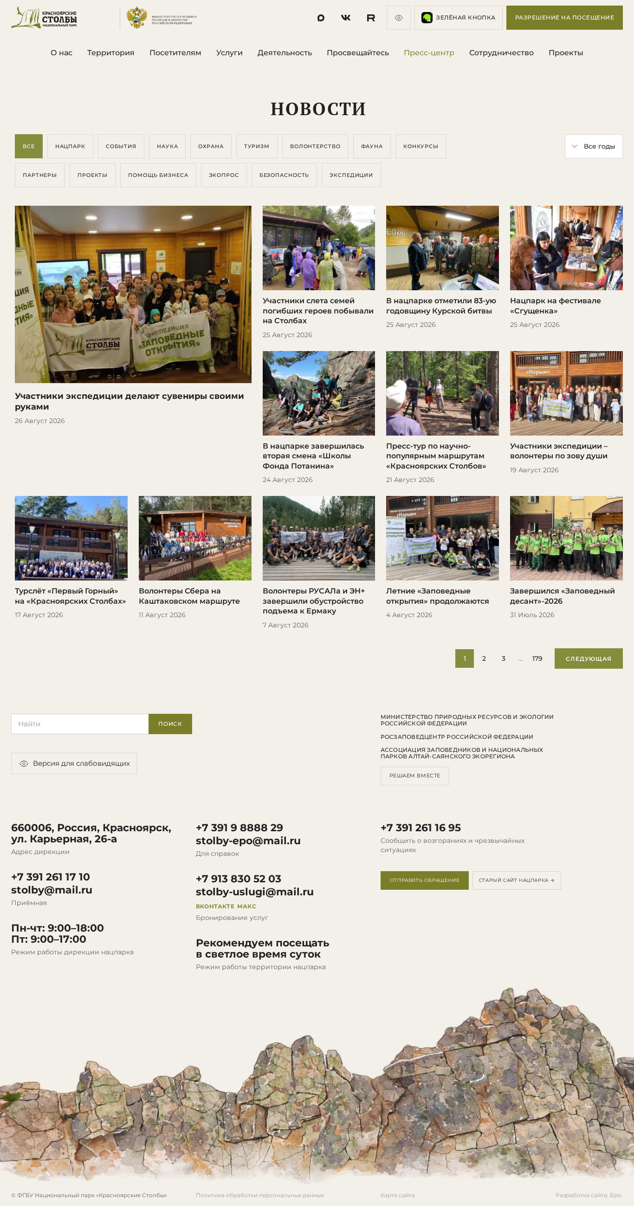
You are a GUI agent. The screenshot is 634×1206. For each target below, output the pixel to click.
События (121, 146)
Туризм (257, 146)
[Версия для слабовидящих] (399, 18)
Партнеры (40, 175)
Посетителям (175, 52)
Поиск (170, 723)
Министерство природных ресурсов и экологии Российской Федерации (467, 720)
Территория (111, 52)
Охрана (210, 146)
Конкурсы (421, 146)
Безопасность (284, 175)
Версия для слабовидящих (81, 763)
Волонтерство (315, 146)
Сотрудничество (501, 52)
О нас (61, 52)
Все (29, 146)
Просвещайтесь (358, 52)
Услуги (229, 52)
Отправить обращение (424, 880)
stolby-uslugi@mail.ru (255, 892)
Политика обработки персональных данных (260, 1195)
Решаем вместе (414, 775)
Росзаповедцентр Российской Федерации (457, 737)
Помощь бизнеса (158, 175)
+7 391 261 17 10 (50, 877)
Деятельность (285, 52)
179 (537, 658)
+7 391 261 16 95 (421, 828)
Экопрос (224, 175)
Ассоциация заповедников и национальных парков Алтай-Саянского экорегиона (462, 753)
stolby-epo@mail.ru (248, 841)
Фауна (372, 146)
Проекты (566, 52)
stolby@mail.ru (51, 890)
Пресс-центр (429, 52)
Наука (167, 146)
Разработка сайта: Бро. (589, 1195)
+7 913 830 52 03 (238, 879)
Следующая (589, 658)
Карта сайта (398, 1195)
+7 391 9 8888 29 (239, 828)
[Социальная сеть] (321, 18)
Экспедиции (351, 175)
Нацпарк (70, 146)
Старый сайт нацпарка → (517, 880)
